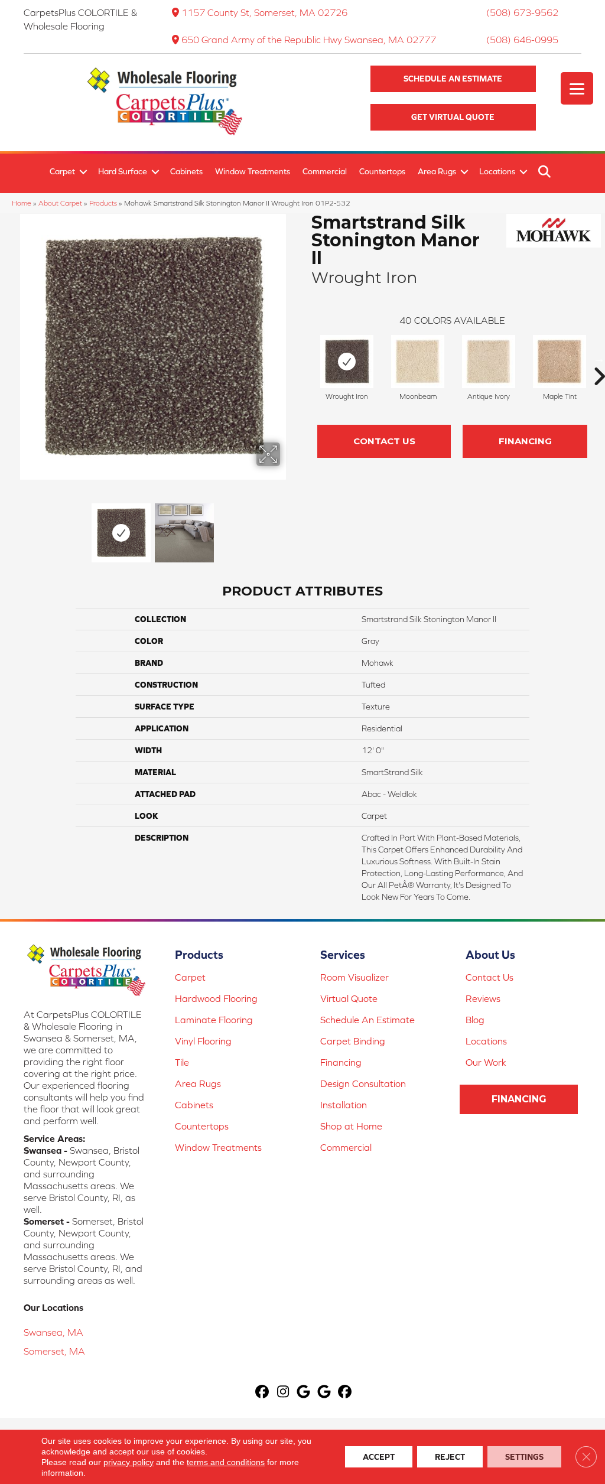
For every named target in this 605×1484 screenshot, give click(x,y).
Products (103, 203)
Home (21, 203)
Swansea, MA (53, 1332)
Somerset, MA (54, 1351)
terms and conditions (226, 1462)
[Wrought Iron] (346, 361)
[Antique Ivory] (488, 361)
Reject (450, 1457)
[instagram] (283, 1392)
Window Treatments (252, 171)
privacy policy (128, 1462)
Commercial (324, 171)
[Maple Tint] (559, 361)
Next (288, 527)
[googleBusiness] (304, 1392)
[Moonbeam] (417, 361)
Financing (525, 441)
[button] (453, 79)
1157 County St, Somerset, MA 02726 (264, 12)
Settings (524, 1457)
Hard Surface (122, 171)
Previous (18, 527)
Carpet (62, 171)
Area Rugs (437, 171)
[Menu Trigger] (577, 88)
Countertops (382, 171)
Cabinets (186, 171)
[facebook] (262, 1392)
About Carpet (60, 203)
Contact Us (384, 441)
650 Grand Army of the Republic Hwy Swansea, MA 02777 (308, 39)
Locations (497, 171)
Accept (379, 1457)
